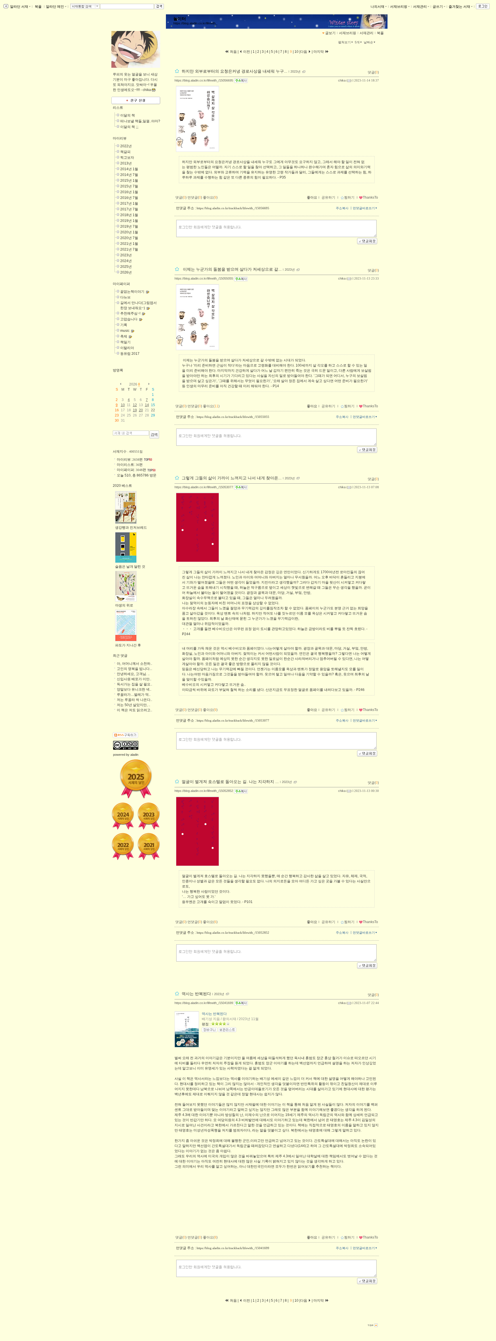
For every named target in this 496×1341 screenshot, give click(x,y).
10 (296, 52)
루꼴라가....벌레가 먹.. (133, 695)
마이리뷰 (120, 138)
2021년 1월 (129, 244)
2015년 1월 (129, 181)
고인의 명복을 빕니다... (134, 669)
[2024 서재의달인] (122, 816)
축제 (123, 336)
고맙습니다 (128, 319)
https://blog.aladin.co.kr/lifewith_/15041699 (204, 1003)
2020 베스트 (122, 486)
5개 (357, 42)
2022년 (126, 146)
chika (342, 80)
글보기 (330, 33)
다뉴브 (125, 297)
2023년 (295, 71)
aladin (134, 754)
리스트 (118, 108)
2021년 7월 (129, 249)
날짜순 (368, 42)
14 (147, 405)
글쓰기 (438, 7)
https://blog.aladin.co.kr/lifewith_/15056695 (204, 80)
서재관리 (420, 7)
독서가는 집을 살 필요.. (134, 684)
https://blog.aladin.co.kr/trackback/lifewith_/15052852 (233, 932)
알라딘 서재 (18, 7)
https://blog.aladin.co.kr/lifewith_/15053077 (204, 487)
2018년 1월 (129, 215)
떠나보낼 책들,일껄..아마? (140, 121)
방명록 (118, 370)
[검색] (154, 435)
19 (135, 410)
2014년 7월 (129, 175)
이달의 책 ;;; (129, 127)
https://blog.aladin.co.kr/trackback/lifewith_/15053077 (233, 720)
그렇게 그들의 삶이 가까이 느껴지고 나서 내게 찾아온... (232, 478)
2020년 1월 (129, 232)
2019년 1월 (129, 221)
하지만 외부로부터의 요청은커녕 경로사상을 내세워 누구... (234, 71)
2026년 (126, 272)
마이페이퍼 (121, 284)
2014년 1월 (129, 169)
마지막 (319, 52)
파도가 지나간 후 (128, 645)
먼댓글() (194, 197)
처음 (233, 52)
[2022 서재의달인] (122, 846)
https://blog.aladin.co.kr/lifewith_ (195, 23)
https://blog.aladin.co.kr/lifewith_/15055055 (204, 278)
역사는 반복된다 (196, 993)
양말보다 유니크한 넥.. (134, 689)
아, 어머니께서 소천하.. (134, 664)
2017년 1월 (129, 203)
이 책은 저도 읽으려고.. (134, 710)
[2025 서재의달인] (135, 779)
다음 (304, 52)
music (124, 331)
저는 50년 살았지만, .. (133, 705)
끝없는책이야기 (132, 292)
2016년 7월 (129, 198)
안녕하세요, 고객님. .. (133, 674)
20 (141, 410)
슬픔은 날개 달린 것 (130, 567)
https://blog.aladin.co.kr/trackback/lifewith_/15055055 (233, 416)
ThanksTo (370, 197)
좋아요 (312, 197)
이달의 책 (127, 115)
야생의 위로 (124, 605)
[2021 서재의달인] (148, 846)
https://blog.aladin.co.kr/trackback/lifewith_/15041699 (233, 1248)
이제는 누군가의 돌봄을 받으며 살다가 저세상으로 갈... (232, 269)
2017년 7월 (129, 209)
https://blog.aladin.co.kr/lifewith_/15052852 (204, 790)
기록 (123, 325)
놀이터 (179, 18)
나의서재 (377, 7)
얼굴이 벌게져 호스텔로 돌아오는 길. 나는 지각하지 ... (230, 782)
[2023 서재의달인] (148, 816)
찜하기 (349, 197)
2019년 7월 (129, 226)
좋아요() (210, 197)
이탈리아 (127, 348)
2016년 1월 (129, 192)
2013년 (126, 163)
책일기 (125, 342)
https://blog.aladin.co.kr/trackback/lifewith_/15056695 (233, 208)
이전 (246, 52)
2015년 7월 (129, 186)
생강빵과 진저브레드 (131, 528)
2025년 (126, 267)
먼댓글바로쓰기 (364, 208)
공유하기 (328, 197)
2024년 (126, 261)
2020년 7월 (129, 238)
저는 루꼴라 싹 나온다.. (134, 700)
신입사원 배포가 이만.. (134, 679)
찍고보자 (127, 158)
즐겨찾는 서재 (459, 7)
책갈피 (125, 152)
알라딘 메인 (55, 7)
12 (135, 405)
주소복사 (342, 208)
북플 (38, 7)
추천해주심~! (130, 313)
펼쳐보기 (344, 42)
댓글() (373, 72)
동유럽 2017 (130, 354)
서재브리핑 (398, 7)
